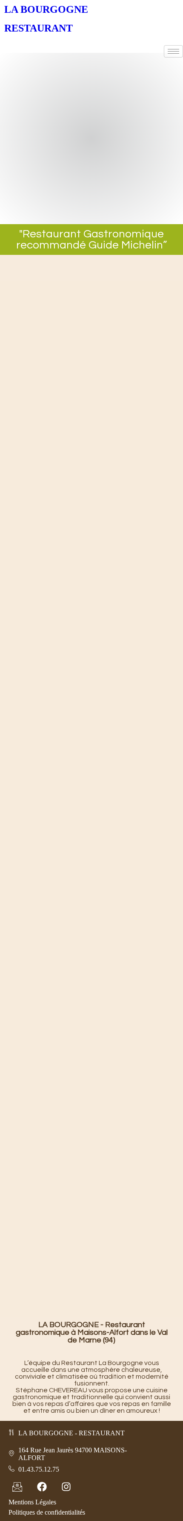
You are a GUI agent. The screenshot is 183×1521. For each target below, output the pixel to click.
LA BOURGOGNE (46, 9)
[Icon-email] (17, 1486)
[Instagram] (66, 1486)
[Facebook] (41, 1486)
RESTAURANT (38, 28)
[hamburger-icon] (173, 51)
